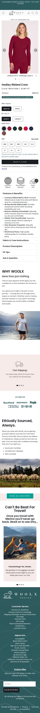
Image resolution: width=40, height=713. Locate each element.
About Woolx (20, 643)
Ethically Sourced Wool (20, 650)
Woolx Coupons (20, 653)
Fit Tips (6, 252)
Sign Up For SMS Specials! (19, 646)
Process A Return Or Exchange (20, 612)
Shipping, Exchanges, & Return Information (20, 614)
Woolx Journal (20, 648)
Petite (17, 109)
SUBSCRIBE (11, 690)
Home (12, 19)
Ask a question (10, 258)
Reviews (5, 93)
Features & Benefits (12, 193)
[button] (4, 50)
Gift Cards (20, 621)
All (16, 19)
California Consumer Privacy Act (20, 659)
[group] (20, 180)
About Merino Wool (20, 641)
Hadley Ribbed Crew (23, 19)
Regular (6, 109)
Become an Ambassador (20, 662)
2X (11, 150)
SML (11, 144)
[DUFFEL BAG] (20, 129)
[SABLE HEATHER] (4, 133)
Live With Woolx (20, 628)
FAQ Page (20, 617)
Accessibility (20, 639)
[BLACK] (4, 129)
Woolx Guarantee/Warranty (20, 624)
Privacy (25, 707)
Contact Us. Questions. (20, 610)
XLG (32, 144)
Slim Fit (6, 119)
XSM (4, 144)
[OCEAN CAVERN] (31, 129)
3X (18, 150)
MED (18, 144)
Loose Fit (18, 119)
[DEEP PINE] (15, 129)
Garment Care (20, 619)
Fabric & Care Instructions (16, 240)
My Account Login (20, 655)
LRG (25, 144)
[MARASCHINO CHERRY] (26, 129)
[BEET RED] (9, 129)
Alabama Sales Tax (20, 657)
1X (5, 150)
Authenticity (20, 626)
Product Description (13, 246)
